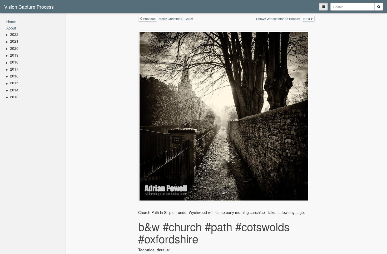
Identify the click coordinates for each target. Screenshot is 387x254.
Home (11, 21)
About (11, 28)
